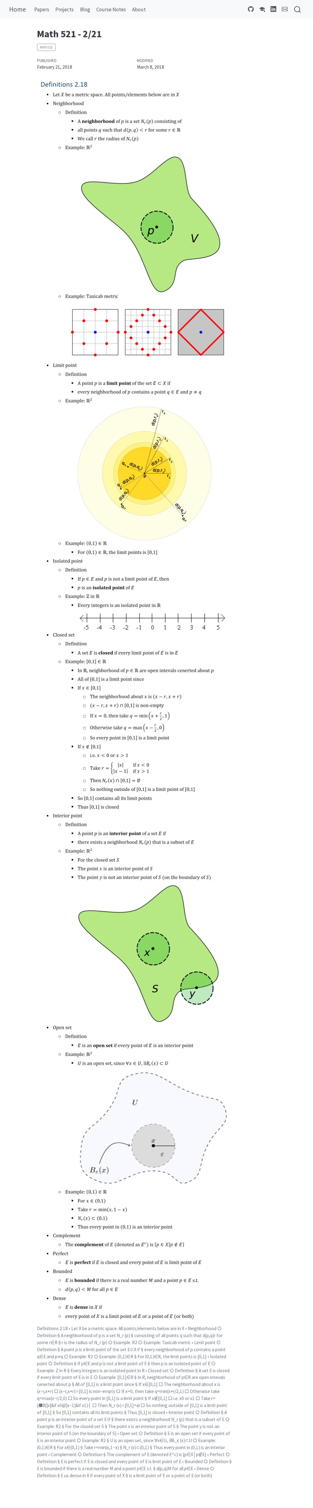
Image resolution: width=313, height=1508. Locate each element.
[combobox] (298, 9)
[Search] (297, 9)
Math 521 (46, 47)
